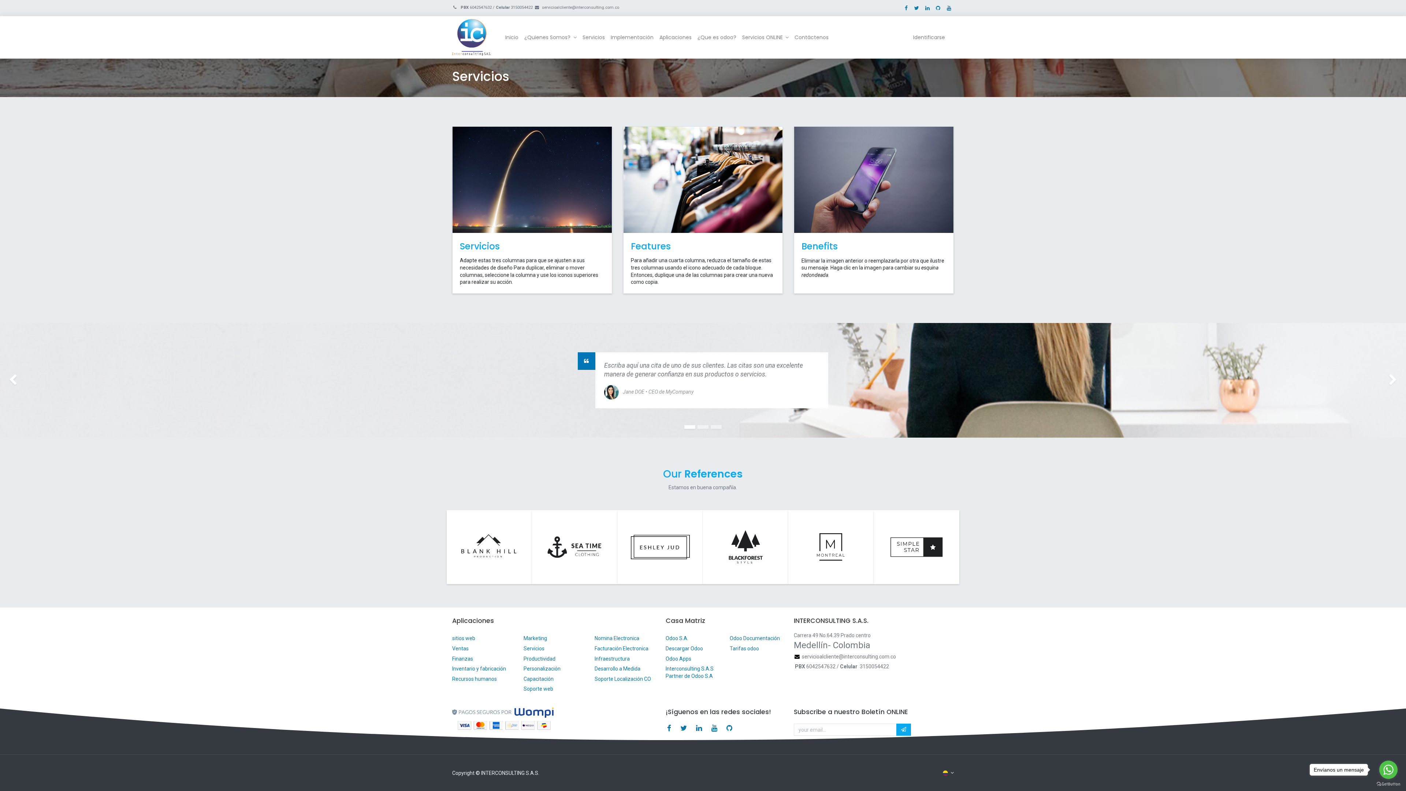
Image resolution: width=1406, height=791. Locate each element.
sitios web (463, 638)
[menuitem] (511, 37)
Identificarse (929, 37)
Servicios (534, 648)
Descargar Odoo (684, 648)
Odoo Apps (678, 659)
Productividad (539, 659)
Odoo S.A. (677, 638)
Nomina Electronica (617, 638)
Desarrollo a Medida (617, 669)
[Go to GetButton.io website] (1388, 783)
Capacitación (539, 679)
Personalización (542, 669)
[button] (903, 730)
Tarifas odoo (744, 648)
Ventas (460, 648)
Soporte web (539, 689)
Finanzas (462, 659)
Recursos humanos (474, 679)
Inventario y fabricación (479, 669)
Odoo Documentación (755, 638)
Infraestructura (612, 659)
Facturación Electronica (621, 648)
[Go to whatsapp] (1388, 770)
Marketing (535, 638)
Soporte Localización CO (623, 679)
